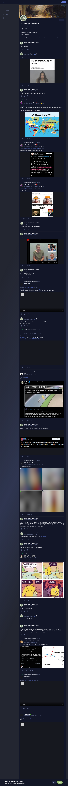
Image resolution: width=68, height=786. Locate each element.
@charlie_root (31, 106)
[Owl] (21, 43)
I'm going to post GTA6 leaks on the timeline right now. (33, 93)
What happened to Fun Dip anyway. (28, 618)
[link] (42, 46)
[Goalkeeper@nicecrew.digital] (21, 715)
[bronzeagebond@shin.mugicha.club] (21, 102)
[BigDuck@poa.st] (21, 556)
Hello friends (23, 190)
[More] (30, 49)
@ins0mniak (31, 287)
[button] (27, 38)
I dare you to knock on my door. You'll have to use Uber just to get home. (37, 289)
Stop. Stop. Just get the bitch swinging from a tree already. (34, 428)
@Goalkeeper (28, 680)
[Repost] (25, 49)
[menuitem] (42, 302)
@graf (40, 289)
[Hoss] (21, 641)
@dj (31, 335)
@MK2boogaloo (28, 148)
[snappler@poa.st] (21, 374)
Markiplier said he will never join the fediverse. (31, 547)
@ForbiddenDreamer (34, 289)
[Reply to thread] (21, 219)
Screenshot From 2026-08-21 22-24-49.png (30, 338)
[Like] (27, 611)
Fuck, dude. (23, 57)
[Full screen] (62, 310)
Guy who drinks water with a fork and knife (30, 226)
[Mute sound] (24, 310)
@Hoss (33, 680)
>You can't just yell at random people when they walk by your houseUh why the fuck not (36, 322)
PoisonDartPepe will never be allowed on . (33, 536)
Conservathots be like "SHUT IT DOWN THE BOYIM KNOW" (34, 644)
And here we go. (24, 237)
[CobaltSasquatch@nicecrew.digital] (21, 463)
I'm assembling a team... (25, 466)
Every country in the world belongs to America (31, 150)
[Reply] (21, 229)
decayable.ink (43, 536)
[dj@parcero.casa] (21, 284)
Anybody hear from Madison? (27, 608)
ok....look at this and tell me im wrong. (31, 338)
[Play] (22, 310)
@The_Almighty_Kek (32, 559)
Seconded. (22, 378)
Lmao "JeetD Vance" (25, 46)
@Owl (26, 106)
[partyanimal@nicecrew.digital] (21, 677)
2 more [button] (37, 287)
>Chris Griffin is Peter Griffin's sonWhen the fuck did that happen (28, 274)
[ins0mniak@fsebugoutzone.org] (21, 332)
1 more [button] (38, 106)
